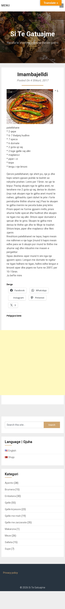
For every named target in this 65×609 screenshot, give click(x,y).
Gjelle (8, 502)
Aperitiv (9, 483)
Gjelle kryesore (13, 509)
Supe (8, 548)
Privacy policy (10, 572)
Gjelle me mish (13, 515)
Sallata (8, 542)
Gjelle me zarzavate (16, 522)
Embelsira (10, 496)
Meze (8, 535)
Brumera (10, 489)
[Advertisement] (32, 362)
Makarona (10, 529)
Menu (5, 5)
